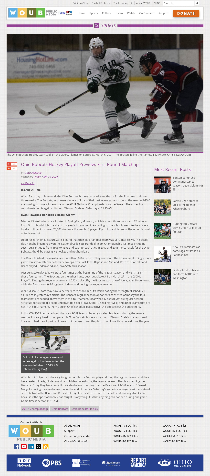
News (82, 13)
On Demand (146, 13)
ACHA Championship (35, 409)
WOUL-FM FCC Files (174, 436)
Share (8, 168)
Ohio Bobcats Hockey (85, 409)
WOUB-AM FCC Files (126, 436)
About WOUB (143, 3)
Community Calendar (77, 436)
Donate (186, 13)
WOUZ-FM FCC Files (174, 441)
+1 (8, 164)
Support (163, 13)
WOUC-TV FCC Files (125, 431)
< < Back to (27, 183)
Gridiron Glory (80, 3)
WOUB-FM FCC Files (125, 441)
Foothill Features (101, 3)
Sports (94, 13)
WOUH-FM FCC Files (175, 431)
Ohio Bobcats (60, 409)
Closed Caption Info (76, 441)
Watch (131, 13)
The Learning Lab (123, 3)
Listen (119, 13)
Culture (106, 13)
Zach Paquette (33, 173)
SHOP (157, 3)
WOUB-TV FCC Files (125, 425)
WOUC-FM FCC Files (175, 425)
